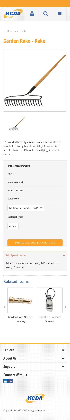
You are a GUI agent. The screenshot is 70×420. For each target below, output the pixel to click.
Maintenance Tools (16, 31)
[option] (35, 80)
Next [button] (64, 309)
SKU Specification (15, 255)
